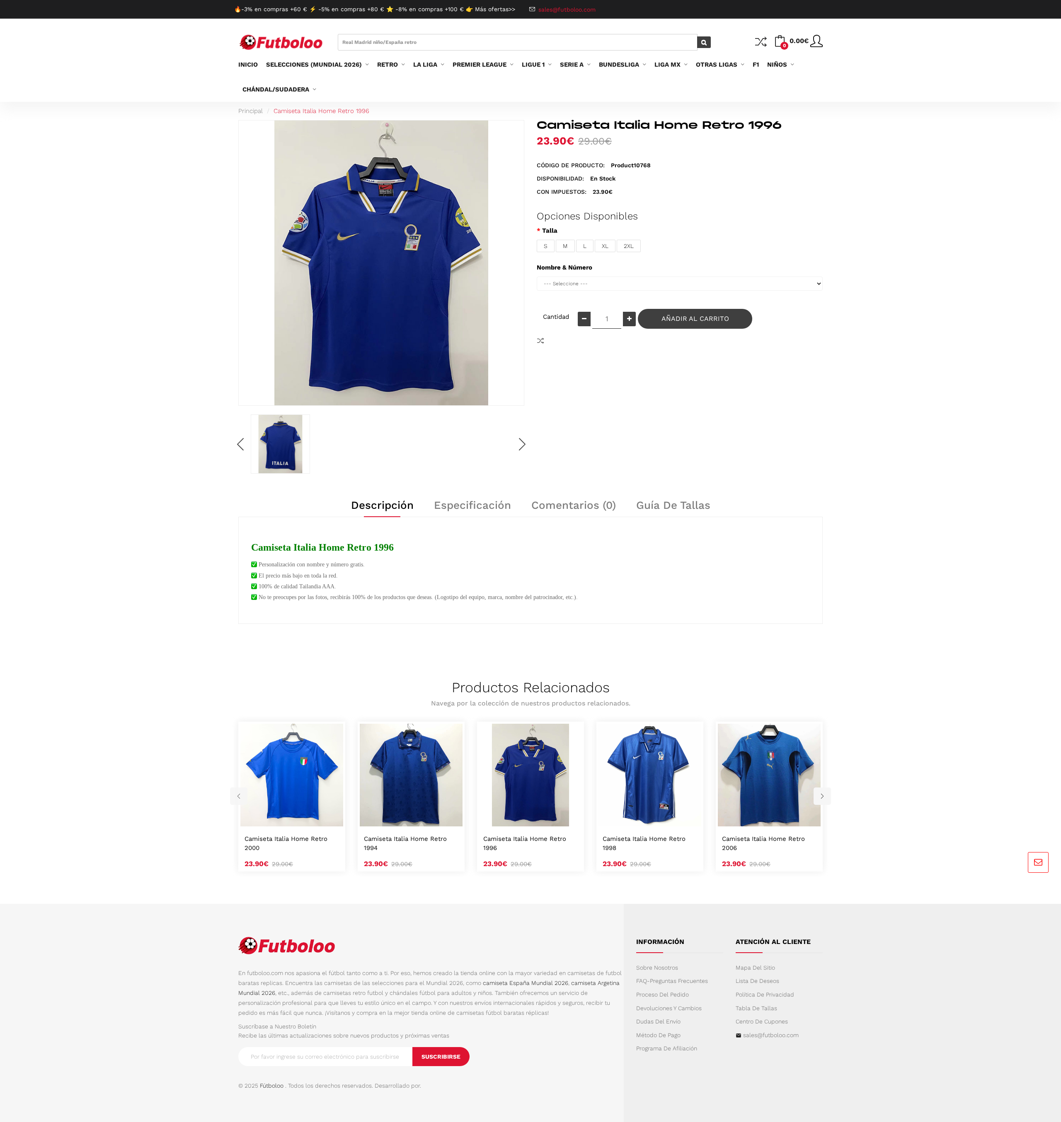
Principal (250, 111)
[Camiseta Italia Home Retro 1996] (280, 444)
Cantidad (556, 316)
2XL (629, 246)
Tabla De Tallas (756, 1008)
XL (605, 246)
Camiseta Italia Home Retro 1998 (644, 843)
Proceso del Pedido (662, 994)
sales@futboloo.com (771, 1035)
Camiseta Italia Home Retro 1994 (405, 843)
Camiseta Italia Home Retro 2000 (286, 843)
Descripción (382, 505)
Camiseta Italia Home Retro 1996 (321, 111)
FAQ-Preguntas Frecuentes (672, 981)
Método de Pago (658, 1035)
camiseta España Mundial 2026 (525, 983)
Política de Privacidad (765, 994)
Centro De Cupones (762, 1021)
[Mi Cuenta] (816, 44)
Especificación (472, 505)
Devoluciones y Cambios (669, 1008)
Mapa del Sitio (755, 967)
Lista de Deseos (757, 981)
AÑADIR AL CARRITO (695, 319)
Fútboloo (271, 1085)
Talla (549, 230)
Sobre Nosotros (657, 967)
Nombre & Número (564, 267)
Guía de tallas (673, 505)
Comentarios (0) (573, 505)
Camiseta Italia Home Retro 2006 (763, 843)
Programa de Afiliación (666, 1048)
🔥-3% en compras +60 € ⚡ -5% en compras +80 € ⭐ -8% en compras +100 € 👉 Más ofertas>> (374, 9)
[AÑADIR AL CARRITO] (282, 817)
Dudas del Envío (658, 1021)
